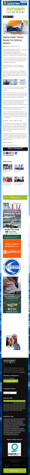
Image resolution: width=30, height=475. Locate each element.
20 (8, 408)
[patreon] (12, 257)
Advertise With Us (16, 465)
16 (17, 406)
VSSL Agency (16, 462)
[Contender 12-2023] (12, 276)
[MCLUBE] (12, 294)
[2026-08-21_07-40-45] (15, 5)
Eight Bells (11, 423)
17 (20, 406)
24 (20, 408)
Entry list (11, 120)
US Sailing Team (7, 430)
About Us (24, 465)
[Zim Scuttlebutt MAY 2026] (12, 220)
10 (20, 404)
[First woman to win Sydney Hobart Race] (7, 181)
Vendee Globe (14, 430)
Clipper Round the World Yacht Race (18, 419)
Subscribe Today (10, 381)
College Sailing (7, 421)
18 (23, 406)
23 (17, 408)
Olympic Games (22, 424)
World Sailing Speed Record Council (11, 434)
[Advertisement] (12, 322)
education (6, 423)
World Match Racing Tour (9, 432)
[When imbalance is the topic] (19, 169)
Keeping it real (15, 424)
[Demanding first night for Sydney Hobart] (19, 181)
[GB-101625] (15, 84)
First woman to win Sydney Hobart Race (7, 183)
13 (8, 406)
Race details (5, 120)
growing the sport (7, 424)
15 (14, 406)
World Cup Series (21, 430)
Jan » (7, 411)
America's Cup (6, 419)
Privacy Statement (7, 465)
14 (11, 406)
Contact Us (6, 466)
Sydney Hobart (10, 155)
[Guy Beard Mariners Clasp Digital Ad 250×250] (12, 312)
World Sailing (17, 432)
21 (11, 408)
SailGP (17, 426)
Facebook (16, 120)
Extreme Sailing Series (18, 423)
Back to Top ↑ (15, 197)
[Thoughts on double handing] (7, 169)
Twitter (20, 120)
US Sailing (21, 428)
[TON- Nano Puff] (12, 349)
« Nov (4, 411)
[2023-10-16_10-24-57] (14, 449)
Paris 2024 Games (7, 426)
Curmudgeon (19, 421)
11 (23, 404)
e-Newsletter (22, 372)
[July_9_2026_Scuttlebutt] (12, 239)
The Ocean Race (7, 428)
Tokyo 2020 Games (14, 428)
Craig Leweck (13, 421)
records (13, 426)
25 (23, 408)
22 (14, 408)
